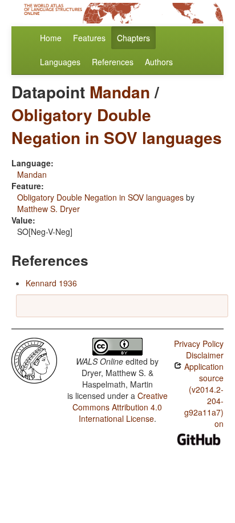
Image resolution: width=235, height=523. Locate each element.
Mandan (120, 91)
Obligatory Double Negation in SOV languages (116, 126)
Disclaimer (205, 355)
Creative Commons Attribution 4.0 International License (120, 407)
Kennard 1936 (51, 283)
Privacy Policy (199, 343)
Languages (60, 61)
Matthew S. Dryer (48, 208)
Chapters (133, 37)
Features (89, 37)
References (112, 61)
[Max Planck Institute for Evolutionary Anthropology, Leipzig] (34, 359)
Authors (159, 61)
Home (51, 37)
